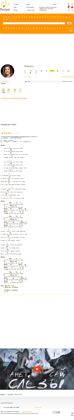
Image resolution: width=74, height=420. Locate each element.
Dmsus (12, 205)
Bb (30, 72)
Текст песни (27, 76)
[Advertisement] (36, 49)
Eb (41, 70)
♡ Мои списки (30, 10)
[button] (37, 369)
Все (70, 30)
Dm (11, 149)
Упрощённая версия (68, 76)
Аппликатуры (30, 7)
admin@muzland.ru (27, 411)
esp (72, 10)
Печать (20, 92)
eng (69, 10)
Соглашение (38, 407)
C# (30, 70)
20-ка (15, 92)
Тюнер (15, 10)
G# (68, 70)
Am (10, 153)
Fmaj (10, 202)
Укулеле (8, 92)
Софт (15, 7)
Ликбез (28, 4)
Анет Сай (4, 81)
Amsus (20, 208)
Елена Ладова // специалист (18, 136)
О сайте (16, 4)
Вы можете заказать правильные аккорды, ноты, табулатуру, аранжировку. (48, 9)
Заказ (54, 4)
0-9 (71, 28)
